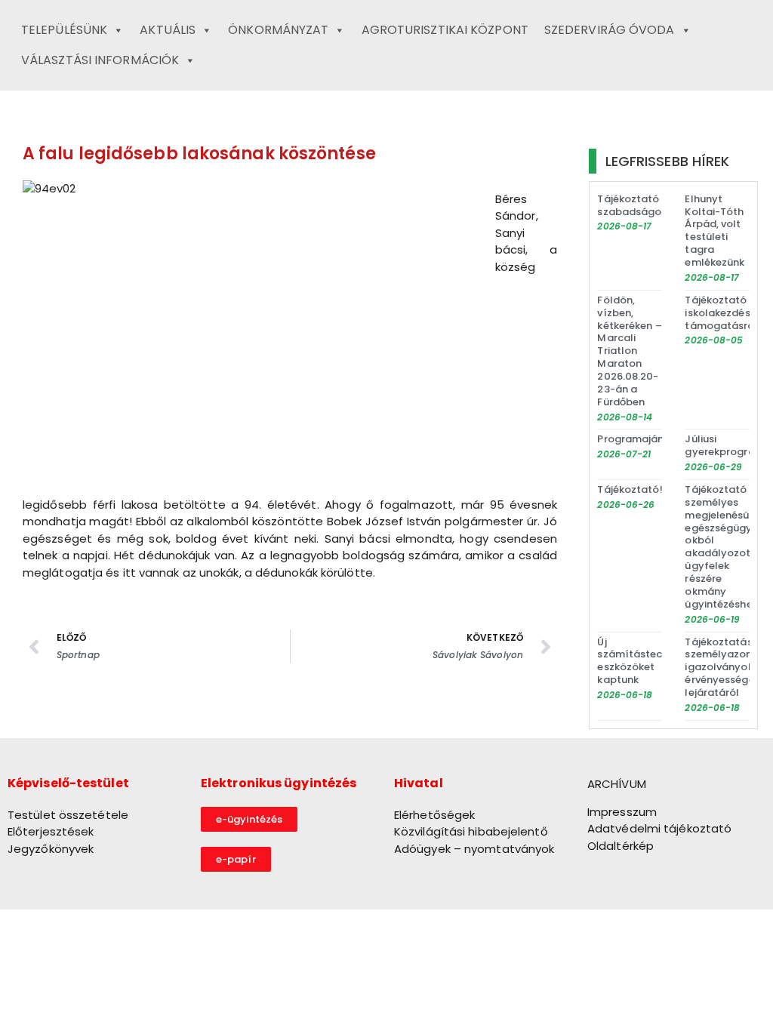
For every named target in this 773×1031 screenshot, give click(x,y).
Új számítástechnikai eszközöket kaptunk (644, 661)
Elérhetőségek (434, 815)
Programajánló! (636, 439)
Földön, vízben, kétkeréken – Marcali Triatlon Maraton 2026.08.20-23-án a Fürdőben (629, 351)
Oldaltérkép (620, 846)
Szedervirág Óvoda (609, 29)
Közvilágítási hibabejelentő (471, 831)
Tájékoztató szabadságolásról (644, 205)
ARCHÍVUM (616, 784)
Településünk (64, 29)
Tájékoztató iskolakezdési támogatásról (721, 313)
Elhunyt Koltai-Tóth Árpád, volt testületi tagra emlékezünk (714, 231)
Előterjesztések (51, 831)
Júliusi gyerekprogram (724, 445)
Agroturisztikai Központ (445, 29)
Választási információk (100, 60)
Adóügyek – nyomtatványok (474, 849)
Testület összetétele (68, 815)
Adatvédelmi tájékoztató (659, 828)
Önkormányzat (278, 29)
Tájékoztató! (629, 489)
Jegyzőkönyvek (51, 849)
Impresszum (622, 812)
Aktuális (168, 29)
